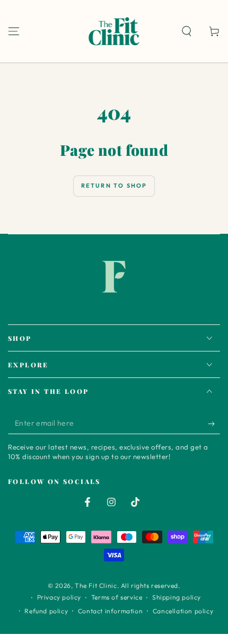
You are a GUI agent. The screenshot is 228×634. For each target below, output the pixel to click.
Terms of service (117, 597)
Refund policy (46, 611)
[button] (186, 31)
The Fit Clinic (96, 585)
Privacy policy (59, 597)
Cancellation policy (183, 611)
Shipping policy (176, 597)
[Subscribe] (214, 423)
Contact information (110, 611)
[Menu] (14, 31)
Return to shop (114, 185)
